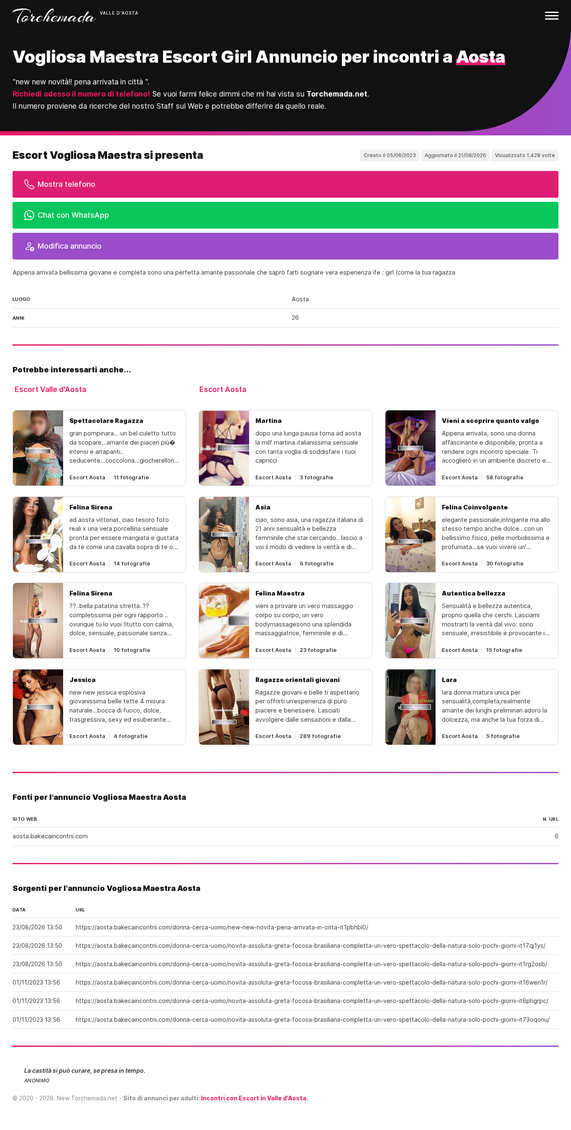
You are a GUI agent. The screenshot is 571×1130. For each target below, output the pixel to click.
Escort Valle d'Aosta (50, 389)
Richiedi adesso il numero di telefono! (81, 93)
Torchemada (54, 15)
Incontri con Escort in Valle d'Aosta (253, 1098)
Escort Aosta (222, 389)
